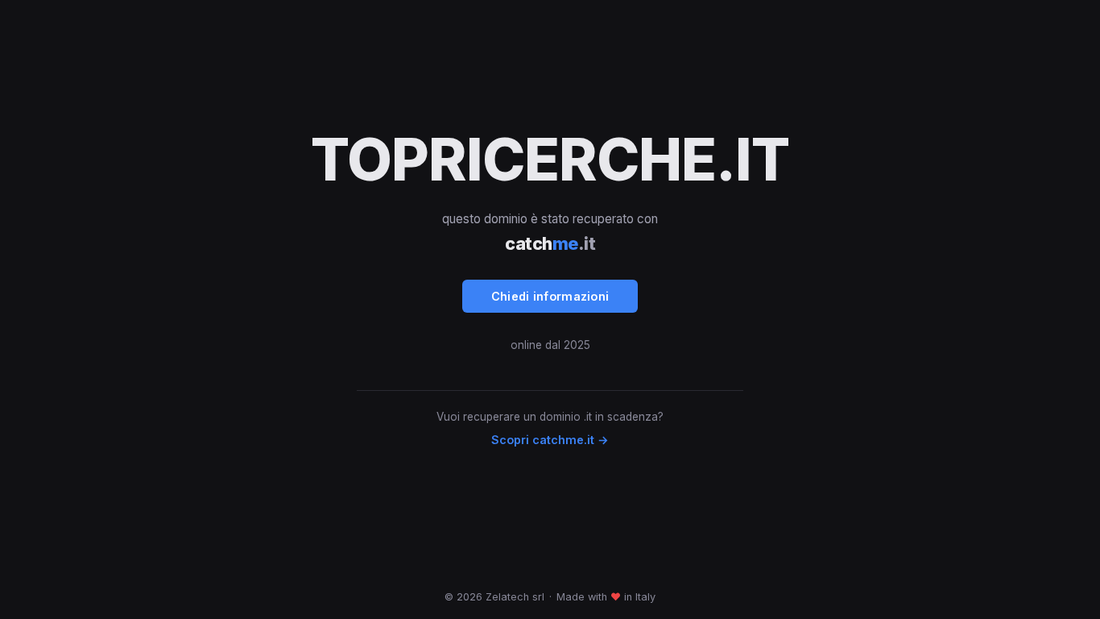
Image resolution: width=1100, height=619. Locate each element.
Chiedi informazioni (550, 296)
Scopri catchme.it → (550, 440)
